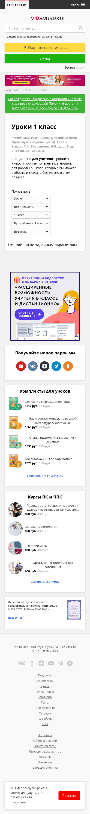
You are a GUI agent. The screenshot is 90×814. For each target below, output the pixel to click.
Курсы (45, 686)
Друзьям (45, 757)
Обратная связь (45, 746)
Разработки (17, 5)
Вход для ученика (45, 767)
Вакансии (45, 762)
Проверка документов (45, 751)
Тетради (45, 713)
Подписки (45, 675)
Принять (69, 795)
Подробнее (15, 617)
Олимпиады (45, 691)
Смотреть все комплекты (45, 476)
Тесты (45, 702)
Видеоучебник (45, 708)
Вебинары (45, 697)
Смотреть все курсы (45, 581)
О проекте (45, 735)
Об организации (45, 741)
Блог (45, 724)
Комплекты (45, 681)
